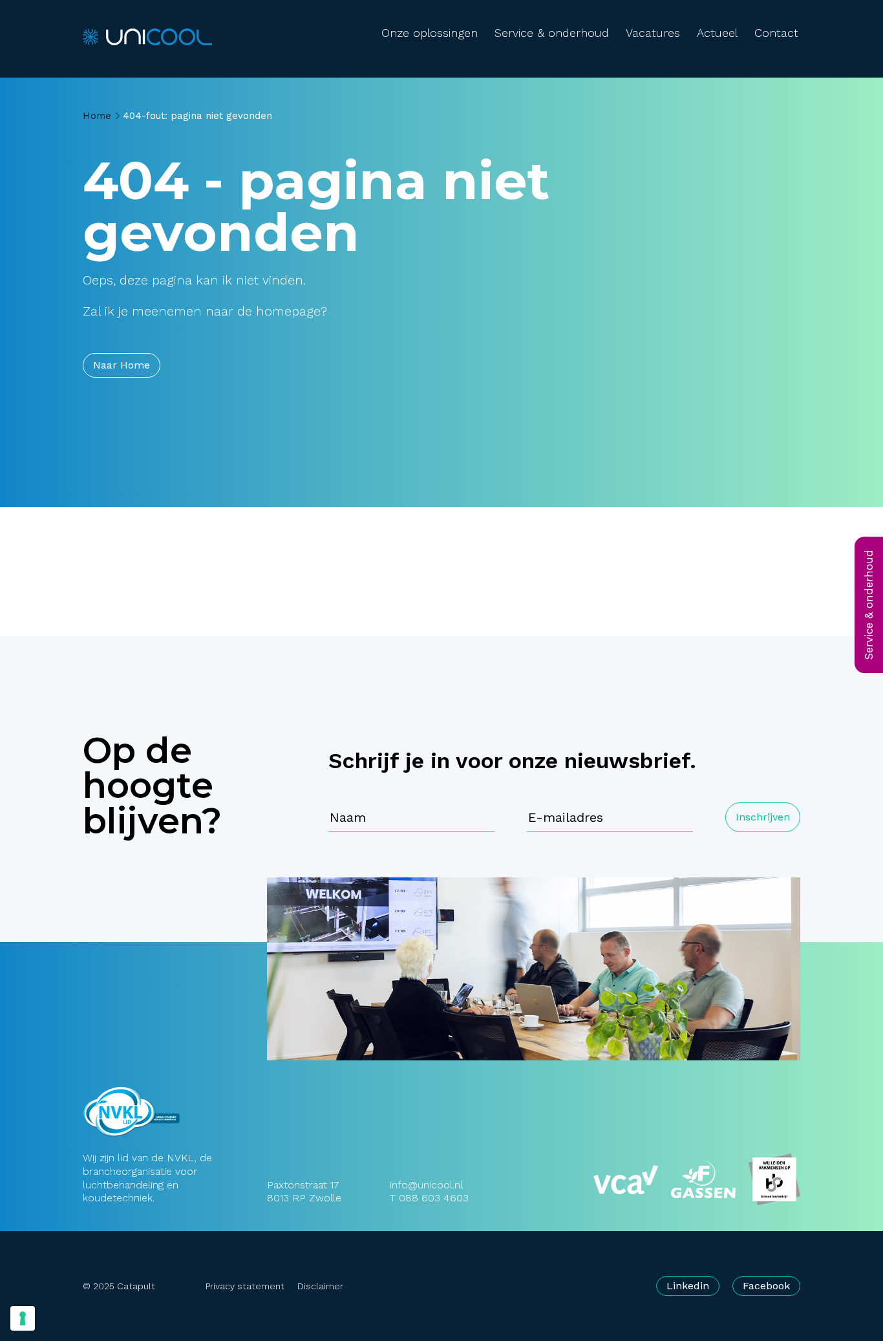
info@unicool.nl (426, 1185)
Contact (776, 32)
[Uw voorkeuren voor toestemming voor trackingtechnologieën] (22, 1318)
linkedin (687, 1286)
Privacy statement (245, 1286)
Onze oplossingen (429, 32)
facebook (766, 1286)
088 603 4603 (434, 1198)
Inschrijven (763, 817)
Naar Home (121, 365)
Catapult (136, 1286)
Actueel (717, 32)
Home (97, 116)
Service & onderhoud (552, 32)
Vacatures (653, 32)
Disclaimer (320, 1286)
